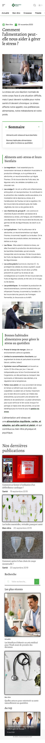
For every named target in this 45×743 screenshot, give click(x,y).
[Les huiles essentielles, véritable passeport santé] (22, 508)
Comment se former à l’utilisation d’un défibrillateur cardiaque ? (18, 486)
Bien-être (6, 528)
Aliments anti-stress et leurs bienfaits (21, 135)
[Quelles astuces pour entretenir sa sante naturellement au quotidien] (22, 673)
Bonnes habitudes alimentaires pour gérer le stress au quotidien (19, 141)
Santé (5, 491)
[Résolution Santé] (16, 5)
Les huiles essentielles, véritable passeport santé (22, 524)
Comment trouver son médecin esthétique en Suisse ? (20, 727)
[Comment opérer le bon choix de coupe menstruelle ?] (22, 545)
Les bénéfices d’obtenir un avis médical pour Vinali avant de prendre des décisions (21, 644)
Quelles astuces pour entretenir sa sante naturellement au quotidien (21, 701)
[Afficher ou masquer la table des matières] (32, 127)
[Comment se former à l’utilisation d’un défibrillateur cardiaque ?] (22, 468)
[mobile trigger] (4, 5)
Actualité (7, 639)
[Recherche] (34, 5)
